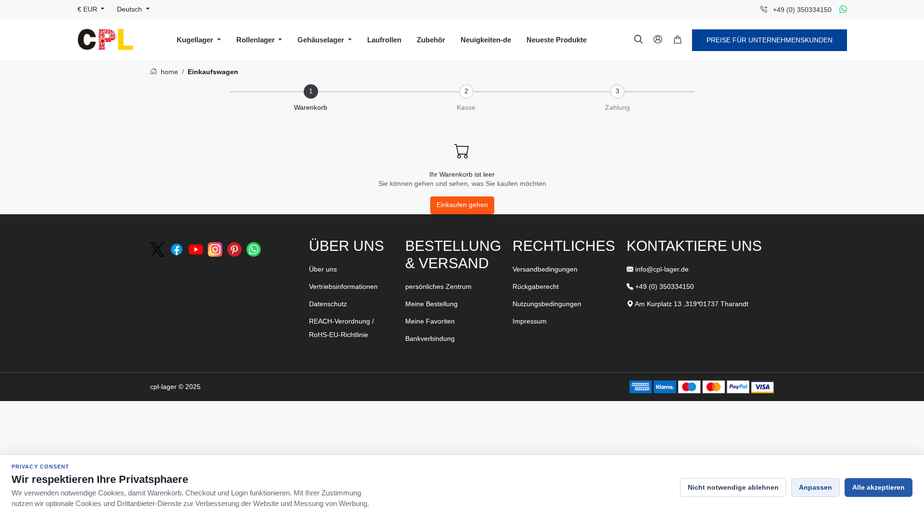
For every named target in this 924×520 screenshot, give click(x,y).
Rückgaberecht (536, 286)
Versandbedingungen (545, 269)
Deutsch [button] (130, 9)
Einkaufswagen (213, 72)
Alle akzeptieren (878, 487)
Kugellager (196, 40)
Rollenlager (256, 40)
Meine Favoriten (430, 321)
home (168, 72)
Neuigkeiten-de (486, 40)
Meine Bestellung (431, 304)
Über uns (323, 269)
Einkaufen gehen (462, 204)
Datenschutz (328, 304)
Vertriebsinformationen (343, 286)
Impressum (530, 321)
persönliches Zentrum (438, 286)
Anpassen (815, 487)
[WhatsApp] (843, 9)
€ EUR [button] (88, 9)
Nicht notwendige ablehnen (733, 487)
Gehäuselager (321, 40)
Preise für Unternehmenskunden (769, 40)
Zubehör (431, 40)
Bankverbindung (430, 338)
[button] (677, 40)
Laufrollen (384, 40)
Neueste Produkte (556, 40)
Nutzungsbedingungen (547, 304)
